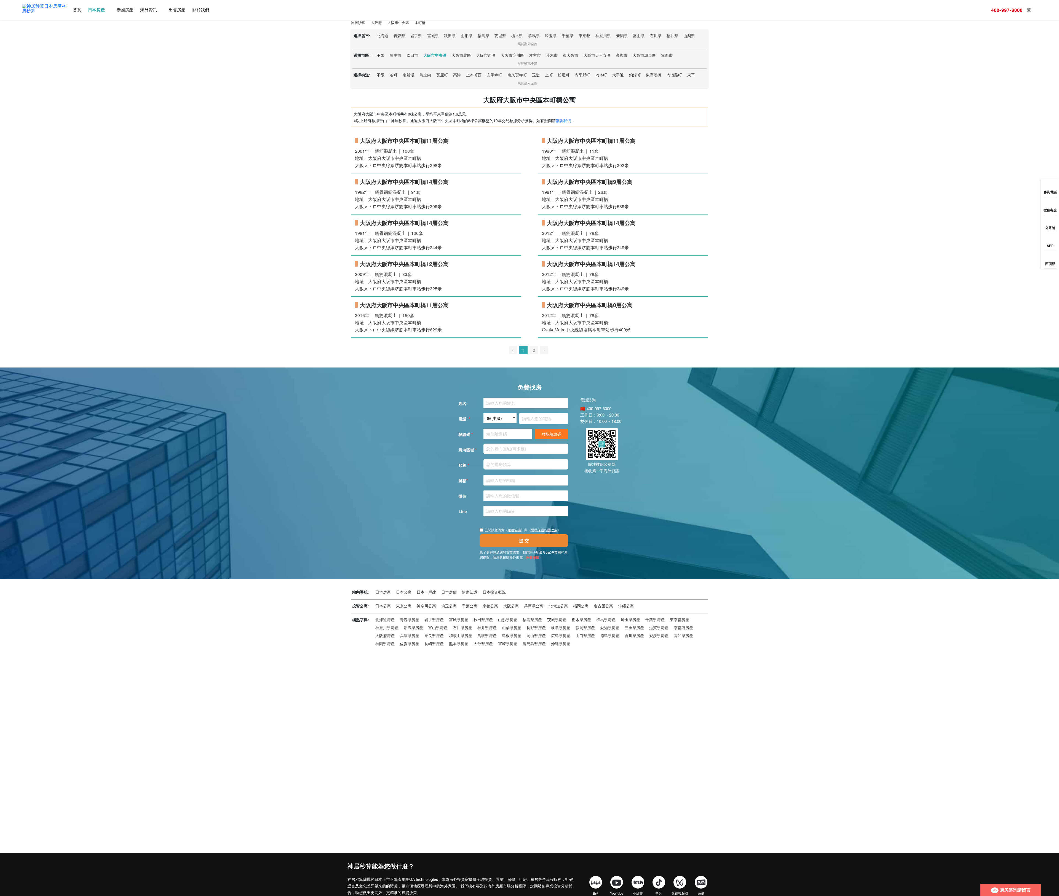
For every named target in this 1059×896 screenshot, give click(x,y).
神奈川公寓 (426, 605)
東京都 (584, 35)
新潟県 (622, 35)
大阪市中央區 (434, 55)
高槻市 (621, 55)
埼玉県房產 (630, 619)
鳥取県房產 (487, 635)
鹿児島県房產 (534, 643)
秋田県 (450, 35)
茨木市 (552, 55)
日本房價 (449, 592)
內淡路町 (674, 74)
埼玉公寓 (449, 605)
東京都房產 (679, 619)
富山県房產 (438, 627)
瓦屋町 (442, 74)
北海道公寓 (558, 605)
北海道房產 (385, 619)
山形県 (466, 35)
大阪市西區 (486, 55)
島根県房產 (511, 635)
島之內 (425, 74)
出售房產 (177, 9)
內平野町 (582, 74)
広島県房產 (560, 635)
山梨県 (689, 35)
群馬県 (534, 35)
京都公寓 (490, 605)
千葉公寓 (469, 605)
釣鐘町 (635, 74)
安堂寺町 (494, 74)
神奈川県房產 (387, 627)
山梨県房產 (511, 627)
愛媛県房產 (658, 635)
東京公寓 (403, 605)
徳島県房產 (609, 635)
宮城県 (433, 35)
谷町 (393, 74)
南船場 (408, 74)
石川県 (655, 35)
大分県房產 (483, 643)
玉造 (536, 74)
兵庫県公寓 (533, 605)
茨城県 (500, 35)
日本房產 (96, 9)
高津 (457, 74)
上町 (549, 74)
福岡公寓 (581, 605)
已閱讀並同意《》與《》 (523, 530)
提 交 (524, 540)
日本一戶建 (426, 592)
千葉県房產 (655, 619)
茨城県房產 (556, 619)
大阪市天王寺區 (597, 55)
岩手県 (416, 35)
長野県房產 (536, 627)
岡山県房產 (536, 635)
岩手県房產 (434, 619)
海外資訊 (148, 9)
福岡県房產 (385, 643)
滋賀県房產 (658, 627)
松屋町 (563, 74)
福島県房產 (532, 619)
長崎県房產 (434, 643)
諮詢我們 (563, 120)
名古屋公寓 (603, 605)
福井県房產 (487, 627)
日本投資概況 (494, 592)
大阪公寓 (511, 605)
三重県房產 (634, 627)
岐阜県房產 (560, 627)
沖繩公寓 (626, 605)
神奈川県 (603, 35)
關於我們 (200, 9)
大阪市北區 (461, 55)
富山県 (639, 35)
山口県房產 (585, 635)
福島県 (483, 35)
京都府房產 (683, 627)
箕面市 (667, 55)
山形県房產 (507, 619)
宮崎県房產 (507, 643)
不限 (380, 55)
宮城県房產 (458, 619)
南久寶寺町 (517, 74)
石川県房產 (462, 627)
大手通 (618, 74)
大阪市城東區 (644, 55)
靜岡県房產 (585, 627)
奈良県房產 (434, 635)
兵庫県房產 (409, 635)
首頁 (77, 9)
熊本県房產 (458, 643)
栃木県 (517, 35)
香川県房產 (634, 635)
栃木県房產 (581, 619)
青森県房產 (409, 619)
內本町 (601, 74)
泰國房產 (125, 9)
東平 (691, 74)
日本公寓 (403, 592)
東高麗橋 (653, 74)
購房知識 (469, 592)
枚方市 (535, 55)
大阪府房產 (385, 635)
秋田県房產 (483, 619)
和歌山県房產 (460, 635)
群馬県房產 (606, 619)
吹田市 (412, 55)
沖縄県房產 (560, 643)
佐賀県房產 (409, 643)
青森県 (399, 35)
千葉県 (567, 35)
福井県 (672, 35)
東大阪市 (570, 55)
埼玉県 (551, 35)
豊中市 (395, 55)
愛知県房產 (609, 627)
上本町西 (474, 74)
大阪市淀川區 (512, 55)
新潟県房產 (413, 627)
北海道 (382, 35)
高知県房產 (683, 635)
